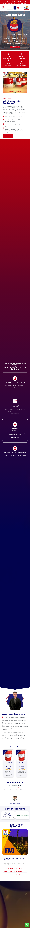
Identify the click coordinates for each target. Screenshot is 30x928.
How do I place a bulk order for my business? (14, 877)
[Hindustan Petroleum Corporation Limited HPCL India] (26, 7)
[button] (15, 859)
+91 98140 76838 (22, 3)
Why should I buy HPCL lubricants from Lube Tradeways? (14, 859)
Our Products (15, 746)
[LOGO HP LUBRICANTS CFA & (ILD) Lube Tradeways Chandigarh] (3, 7)
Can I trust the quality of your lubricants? (13, 871)
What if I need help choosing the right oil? (13, 874)
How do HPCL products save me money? (13, 868)
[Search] (15, 8)
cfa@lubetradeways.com (10, 3)
